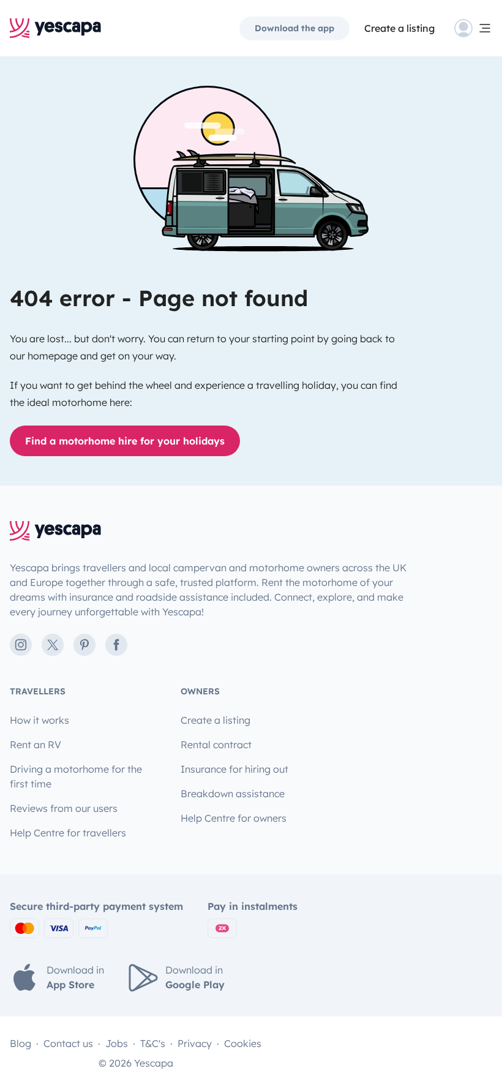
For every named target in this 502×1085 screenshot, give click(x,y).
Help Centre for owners (234, 818)
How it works (39, 720)
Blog (20, 1043)
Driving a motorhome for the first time (76, 776)
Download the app (294, 28)
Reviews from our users (64, 808)
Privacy (195, 1043)
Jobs (116, 1043)
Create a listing (399, 28)
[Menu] (473, 28)
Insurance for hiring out (234, 769)
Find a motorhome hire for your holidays (125, 441)
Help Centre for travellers (68, 833)
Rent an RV (35, 744)
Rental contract (216, 744)
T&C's (152, 1043)
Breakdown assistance (233, 793)
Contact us (68, 1043)
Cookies (242, 1043)
